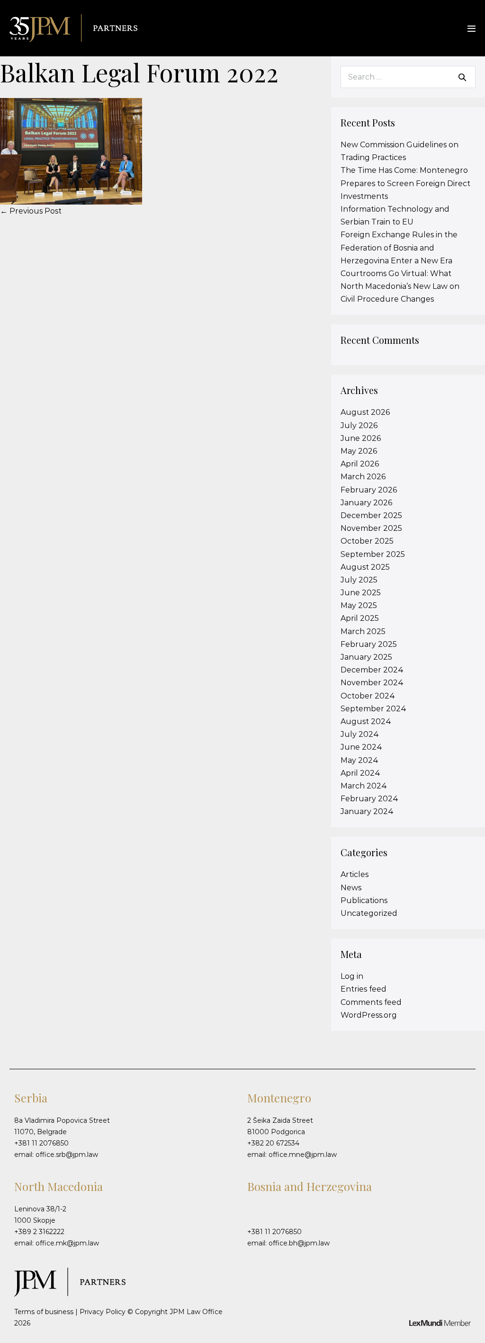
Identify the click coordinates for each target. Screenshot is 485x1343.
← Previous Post (31, 210)
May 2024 (359, 760)
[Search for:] (408, 76)
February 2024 (369, 798)
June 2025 (361, 592)
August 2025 (365, 567)
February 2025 (369, 644)
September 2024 (373, 708)
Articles (354, 874)
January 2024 (367, 811)
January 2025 (366, 657)
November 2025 (371, 528)
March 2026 (363, 476)
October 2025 (367, 541)
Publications (364, 900)
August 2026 (365, 412)
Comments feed (371, 1002)
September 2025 (373, 554)
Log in (352, 976)
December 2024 (372, 669)
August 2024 (366, 721)
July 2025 (359, 579)
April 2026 (360, 463)
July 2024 (360, 734)
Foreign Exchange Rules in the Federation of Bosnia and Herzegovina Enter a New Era (399, 247)
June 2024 (361, 747)
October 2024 (368, 695)
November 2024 (372, 682)
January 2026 (366, 502)
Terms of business (43, 1311)
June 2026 (361, 438)
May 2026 (359, 451)
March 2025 (363, 631)
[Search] (462, 77)
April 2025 (360, 618)
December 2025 (371, 515)
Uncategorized (369, 913)
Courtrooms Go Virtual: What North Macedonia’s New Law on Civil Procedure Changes (400, 286)
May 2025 (359, 605)
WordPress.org (369, 1015)
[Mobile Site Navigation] (471, 29)
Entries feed (363, 989)
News (351, 887)
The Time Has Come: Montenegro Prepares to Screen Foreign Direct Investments (405, 183)
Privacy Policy (103, 1311)
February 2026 (369, 489)
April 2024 (360, 773)
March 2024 (364, 785)
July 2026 (359, 425)
